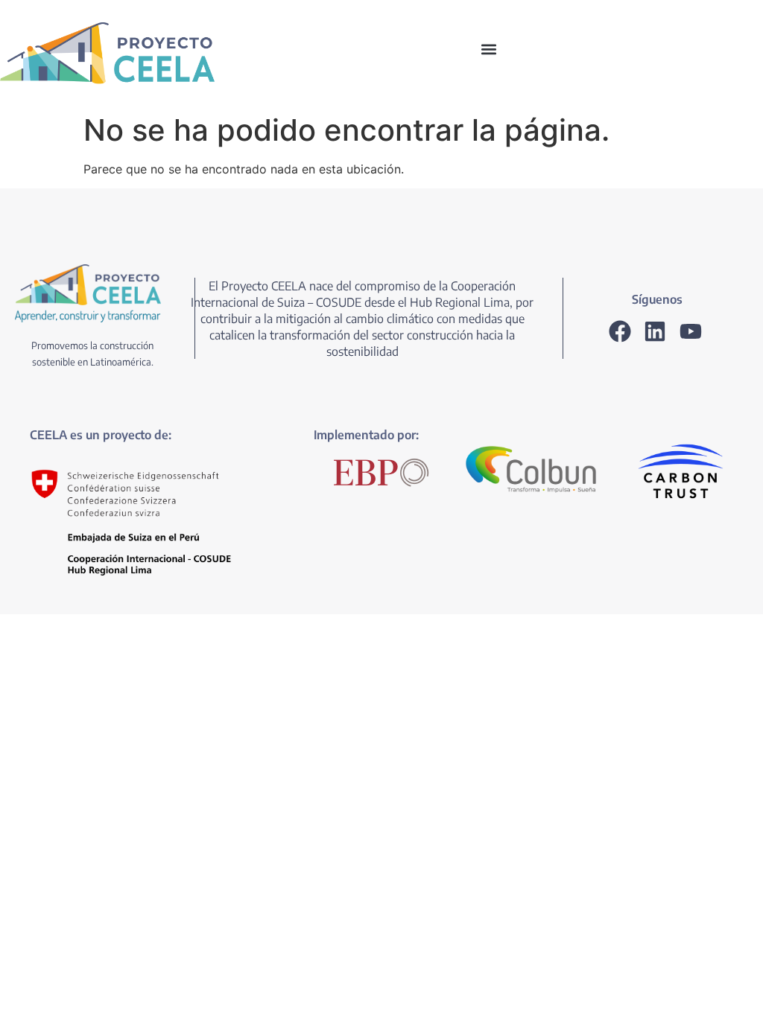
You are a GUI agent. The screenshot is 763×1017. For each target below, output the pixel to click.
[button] (488, 49)
